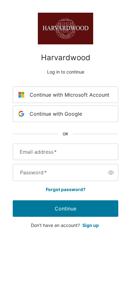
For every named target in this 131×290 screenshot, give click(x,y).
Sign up (90, 225)
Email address (38, 152)
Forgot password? (66, 189)
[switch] (111, 172)
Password (33, 172)
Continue (65, 208)
